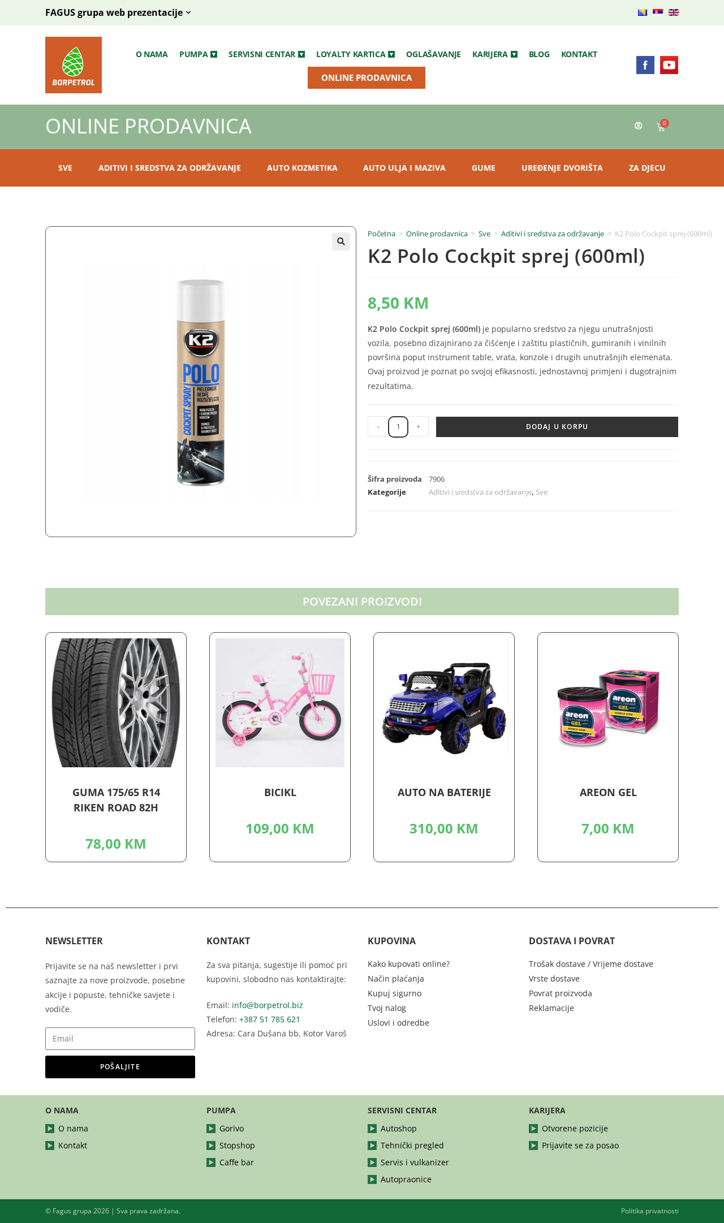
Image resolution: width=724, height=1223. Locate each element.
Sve (65, 167)
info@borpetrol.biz (267, 1005)
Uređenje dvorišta (562, 167)
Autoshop (399, 1128)
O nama (152, 54)
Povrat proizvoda (560, 993)
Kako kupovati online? (409, 963)
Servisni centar (262, 54)
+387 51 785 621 (269, 1019)
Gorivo (231, 1128)
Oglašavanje (433, 54)
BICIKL (280, 792)
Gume (483, 167)
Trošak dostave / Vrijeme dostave (591, 963)
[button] (198, 54)
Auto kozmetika (302, 167)
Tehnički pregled (412, 1145)
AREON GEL (608, 792)
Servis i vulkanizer (415, 1162)
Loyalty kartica (351, 54)
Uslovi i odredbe (398, 1022)
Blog (539, 54)
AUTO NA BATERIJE (444, 792)
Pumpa (193, 54)
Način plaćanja (396, 978)
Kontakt (579, 54)
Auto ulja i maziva (404, 167)
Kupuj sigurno (394, 993)
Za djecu (647, 167)
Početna (381, 233)
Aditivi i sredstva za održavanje (169, 167)
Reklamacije (551, 1007)
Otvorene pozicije (575, 1128)
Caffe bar (236, 1162)
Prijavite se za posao (580, 1145)
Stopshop (237, 1145)
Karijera (490, 54)
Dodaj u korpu (557, 426)
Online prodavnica (437, 233)
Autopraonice (406, 1179)
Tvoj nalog (387, 1007)
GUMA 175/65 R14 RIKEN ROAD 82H (116, 799)
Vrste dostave (554, 978)
